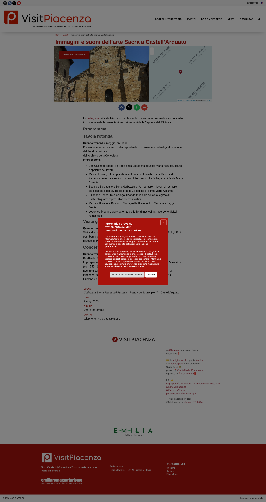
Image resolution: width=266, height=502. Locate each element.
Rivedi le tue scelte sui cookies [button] (127, 274)
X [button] (163, 222)
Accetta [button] (151, 274)
